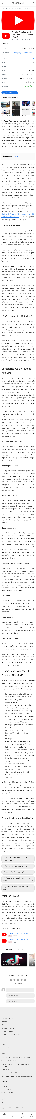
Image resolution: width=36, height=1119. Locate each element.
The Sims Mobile (6, 1089)
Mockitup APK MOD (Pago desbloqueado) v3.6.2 (15, 1057)
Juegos (3, 1044)
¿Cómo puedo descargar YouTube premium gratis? (15, 858)
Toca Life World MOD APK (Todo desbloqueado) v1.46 (17, 1076)
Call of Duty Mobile (7, 1092)
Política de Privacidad (7, 1028)
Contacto (4, 1021)
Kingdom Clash (5, 1069)
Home (3, 8)
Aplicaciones (10, 8)
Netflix (3, 1102)
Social (16, 8)
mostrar (16, 156)
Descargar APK (10, 92)
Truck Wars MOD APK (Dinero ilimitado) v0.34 (14, 1061)
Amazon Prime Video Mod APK (22, 214)
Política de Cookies (7, 1031)
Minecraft (4, 1096)
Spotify (3, 1099)
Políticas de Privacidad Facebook (11, 1034)
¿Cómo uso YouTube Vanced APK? (15, 866)
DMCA (3, 1025)
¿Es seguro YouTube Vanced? (13, 872)
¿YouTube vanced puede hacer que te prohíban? (16, 879)
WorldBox (4, 1086)
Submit (30, 1006)
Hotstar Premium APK (10, 217)
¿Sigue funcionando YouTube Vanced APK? (16, 888)
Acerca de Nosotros (7, 1018)
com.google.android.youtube (24, 53)
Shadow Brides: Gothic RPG (9, 1073)
